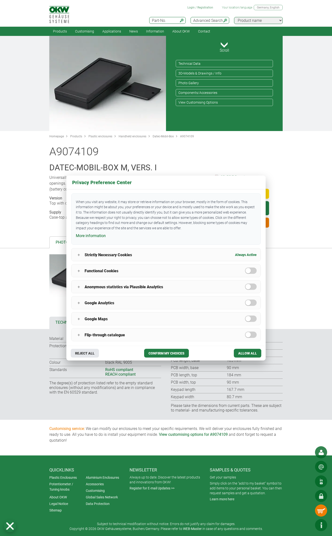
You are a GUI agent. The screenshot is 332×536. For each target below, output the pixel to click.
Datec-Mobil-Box (163, 136)
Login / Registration (200, 7)
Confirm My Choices (166, 353)
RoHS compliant (119, 369)
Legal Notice (58, 504)
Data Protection (98, 504)
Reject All (85, 353)
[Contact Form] (321, 467)
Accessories (95, 484)
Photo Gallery (188, 83)
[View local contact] (321, 452)
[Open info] (321, 525)
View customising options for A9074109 (193, 434)
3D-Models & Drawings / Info (199, 73)
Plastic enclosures (100, 136)
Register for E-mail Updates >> (152, 488)
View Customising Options (198, 102)
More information (91, 235)
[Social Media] (321, 481)
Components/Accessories (197, 93)
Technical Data (189, 64)
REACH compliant (120, 374)
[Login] (321, 496)
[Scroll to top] (306, 525)
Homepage (56, 136)
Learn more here (222, 499)
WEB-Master (192, 529)
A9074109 (187, 136)
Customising (84, 31)
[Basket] (321, 510)
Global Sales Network (102, 497)
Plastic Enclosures (63, 477)
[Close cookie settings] (10, 526)
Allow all (247, 353)
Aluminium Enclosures (102, 477)
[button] (10, 526)
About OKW (58, 497)
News (133, 31)
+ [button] (79, 254)
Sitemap (55, 510)
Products (60, 31)
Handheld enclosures (132, 136)
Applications (111, 31)
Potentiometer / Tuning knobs (61, 486)
